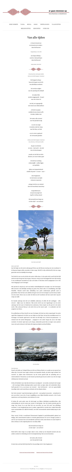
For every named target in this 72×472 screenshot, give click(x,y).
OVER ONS (46, 28)
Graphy (41, 468)
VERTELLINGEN (44, 24)
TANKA (23, 24)
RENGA (29, 24)
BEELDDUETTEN (26, 28)
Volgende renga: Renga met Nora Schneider (44, 452)
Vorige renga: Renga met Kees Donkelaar (27, 452)
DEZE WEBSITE (13, 24)
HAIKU (36, 24)
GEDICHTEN (36, 28)
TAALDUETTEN (56, 24)
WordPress (32, 468)
